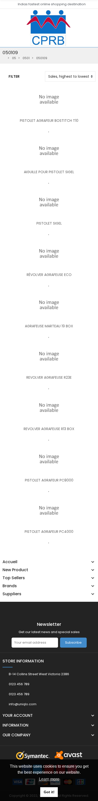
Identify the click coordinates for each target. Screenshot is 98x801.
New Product (15, 570)
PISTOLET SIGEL (49, 223)
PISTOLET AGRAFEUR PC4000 (49, 531)
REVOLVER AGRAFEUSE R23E (49, 377)
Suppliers (12, 594)
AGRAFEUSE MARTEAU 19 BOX (49, 326)
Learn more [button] (49, 779)
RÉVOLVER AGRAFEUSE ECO (49, 274)
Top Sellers (14, 578)
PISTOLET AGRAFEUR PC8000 (49, 480)
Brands (10, 586)
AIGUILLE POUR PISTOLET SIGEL (49, 171)
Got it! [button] (49, 792)
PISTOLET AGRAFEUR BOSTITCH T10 (49, 120)
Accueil (10, 562)
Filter (14, 76)
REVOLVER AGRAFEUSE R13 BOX (49, 428)
